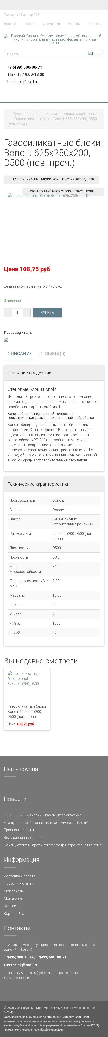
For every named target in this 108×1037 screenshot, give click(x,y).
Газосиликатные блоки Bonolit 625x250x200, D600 (53, 179)
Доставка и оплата (19, 876)
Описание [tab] (20, 353)
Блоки (51, 114)
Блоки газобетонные (81, 114)
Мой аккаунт (14, 898)
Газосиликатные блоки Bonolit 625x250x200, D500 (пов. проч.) (27, 711)
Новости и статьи (19, 883)
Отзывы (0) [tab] (52, 353)
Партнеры (95, 24)
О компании (51, 24)
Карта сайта (14, 914)
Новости (29, 24)
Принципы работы (19, 830)
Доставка (10, 24)
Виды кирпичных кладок (23, 838)
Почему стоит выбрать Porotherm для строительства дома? (53, 845)
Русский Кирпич (26, 114)
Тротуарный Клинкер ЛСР (21, 14)
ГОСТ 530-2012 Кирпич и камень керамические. (43, 815)
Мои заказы (14, 891)
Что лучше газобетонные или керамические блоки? (46, 823)
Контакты (73, 24)
